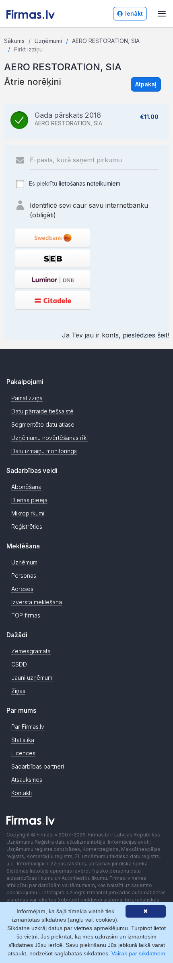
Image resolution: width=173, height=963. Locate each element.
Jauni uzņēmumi (32, 677)
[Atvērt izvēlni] (162, 14)
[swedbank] (52, 238)
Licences (23, 753)
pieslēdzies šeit (145, 335)
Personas (23, 575)
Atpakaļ (146, 84)
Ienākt (134, 13)
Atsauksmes (26, 779)
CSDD (19, 664)
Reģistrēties (26, 526)
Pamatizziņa (27, 398)
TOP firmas (25, 615)
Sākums (14, 40)
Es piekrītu (73, 183)
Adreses (22, 588)
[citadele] (52, 300)
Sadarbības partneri (37, 766)
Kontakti (21, 792)
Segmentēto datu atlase (42, 424)
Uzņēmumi (48, 40)
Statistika (22, 739)
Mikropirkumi (27, 513)
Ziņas (18, 690)
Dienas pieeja (29, 500)
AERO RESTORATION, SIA (106, 40)
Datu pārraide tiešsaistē (42, 411)
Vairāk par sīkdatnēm (138, 953)
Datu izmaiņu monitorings (44, 451)
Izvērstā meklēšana (36, 602)
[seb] (52, 258)
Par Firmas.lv (27, 726)
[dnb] (52, 279)
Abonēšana (26, 486)
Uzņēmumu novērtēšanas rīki (49, 437)
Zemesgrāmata (31, 651)
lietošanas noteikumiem (89, 183)
